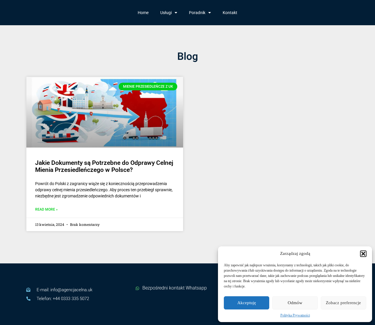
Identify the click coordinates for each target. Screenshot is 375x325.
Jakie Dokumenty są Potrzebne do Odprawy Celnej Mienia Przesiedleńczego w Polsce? (104, 166)
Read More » (46, 209)
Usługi (166, 12)
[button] (363, 254)
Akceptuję (246, 302)
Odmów (295, 302)
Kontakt (230, 12)
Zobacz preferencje (343, 302)
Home (143, 12)
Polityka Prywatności (295, 315)
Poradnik (197, 12)
